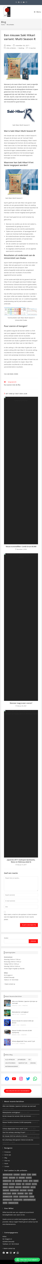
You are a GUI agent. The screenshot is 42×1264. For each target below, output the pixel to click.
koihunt (28, 1184)
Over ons (7, 1161)
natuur (33, 1187)
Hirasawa (22, 1177)
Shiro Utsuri (7, 1193)
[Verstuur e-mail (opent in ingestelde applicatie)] (26, 2)
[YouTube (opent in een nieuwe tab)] (23, 2)
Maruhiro (18, 1187)
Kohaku (18, 1184)
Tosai (30, 1193)
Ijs (13, 1181)
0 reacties (32, 48)
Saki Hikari (10, 374)
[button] (27, 1260)
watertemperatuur (29, 1199)
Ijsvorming (18, 1181)
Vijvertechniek (23, 1196)
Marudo (11, 1187)
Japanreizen (21, 1059)
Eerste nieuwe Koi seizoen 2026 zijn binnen (17, 1116)
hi (17, 1177)
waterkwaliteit (7, 1199)
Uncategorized (10, 1063)
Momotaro (26, 1187)
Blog (5, 1158)
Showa (14, 1193)
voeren (16, 374)
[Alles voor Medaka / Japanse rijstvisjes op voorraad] (7, 1003)
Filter (29, 1174)
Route (6, 1163)
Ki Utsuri (12, 1184)
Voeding (21, 48)
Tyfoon (15, 1196)
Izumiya (25, 1181)
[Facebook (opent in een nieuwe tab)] (18, 2)
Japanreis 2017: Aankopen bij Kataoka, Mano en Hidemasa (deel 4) (21, 861)
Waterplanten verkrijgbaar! (20, 1012)
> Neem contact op (9, 984)
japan (30, 1181)
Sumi (26, 1193)
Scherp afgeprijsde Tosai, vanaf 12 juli (23, 1041)
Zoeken (6, 938)
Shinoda (30, 1190)
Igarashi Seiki (7, 1181)
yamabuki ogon (13, 1203)
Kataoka (5, 1184)
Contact (6, 1166)
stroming (20, 1193)
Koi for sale (7, 1155)
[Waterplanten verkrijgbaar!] (7, 1013)
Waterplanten (18, 1199)
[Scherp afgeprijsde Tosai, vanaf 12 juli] (7, 1042)
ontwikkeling (14, 1190)
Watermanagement (11, 1066)
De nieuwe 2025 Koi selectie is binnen (15, 1136)
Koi (29, 1059)
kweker (5, 1187)
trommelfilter (7, 1196)
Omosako (6, 1190)
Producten (7, 1152)
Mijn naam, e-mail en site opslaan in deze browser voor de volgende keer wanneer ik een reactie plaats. (20, 916)
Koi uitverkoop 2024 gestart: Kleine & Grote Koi (18, 1140)
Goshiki (5, 1177)
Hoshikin (28, 1177)
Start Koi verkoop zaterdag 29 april (14, 1132)
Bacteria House (7, 1174)
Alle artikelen (10, 24)
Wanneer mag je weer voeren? (21, 703)
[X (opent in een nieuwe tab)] (16, 2)
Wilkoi (9, 45)
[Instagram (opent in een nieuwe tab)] (21, 2)
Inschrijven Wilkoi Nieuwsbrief (17, 1091)
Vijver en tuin (22, 1063)
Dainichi (23, 1174)
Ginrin (34, 1174)
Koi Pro (34, 1184)
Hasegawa (12, 1177)
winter (5, 1203)
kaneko (36, 1181)
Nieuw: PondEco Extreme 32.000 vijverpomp (17, 1122)
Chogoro (17, 1174)
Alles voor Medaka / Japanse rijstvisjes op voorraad (19, 1106)
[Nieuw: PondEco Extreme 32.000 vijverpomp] (7, 1032)
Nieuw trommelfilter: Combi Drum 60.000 (21, 546)
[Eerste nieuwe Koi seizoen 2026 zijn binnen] (7, 1022)
